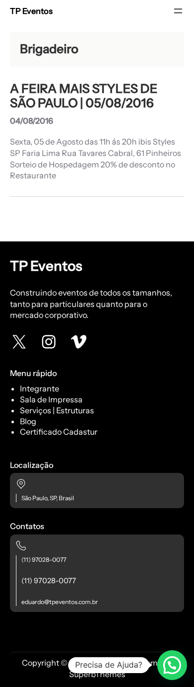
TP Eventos (31, 11)
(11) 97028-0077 (43, 559)
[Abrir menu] (178, 11)
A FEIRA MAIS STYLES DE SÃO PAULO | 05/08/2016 (84, 96)
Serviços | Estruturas (57, 410)
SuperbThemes (97, 674)
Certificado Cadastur (58, 432)
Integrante (39, 388)
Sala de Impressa (51, 399)
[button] (172, 665)
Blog (28, 421)
